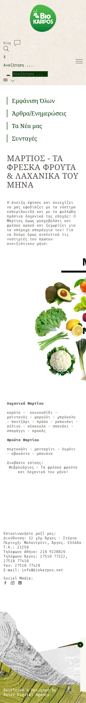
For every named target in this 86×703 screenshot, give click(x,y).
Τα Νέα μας (27, 126)
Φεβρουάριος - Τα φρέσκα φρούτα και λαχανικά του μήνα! (43, 469)
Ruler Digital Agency (26, 695)
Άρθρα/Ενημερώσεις (39, 113)
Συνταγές (24, 138)
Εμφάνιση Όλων (33, 101)
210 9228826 (52, 552)
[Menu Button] (79, 60)
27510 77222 (52, 556)
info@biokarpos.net (42, 570)
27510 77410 (16, 561)
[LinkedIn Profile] (18, 583)
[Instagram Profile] (10, 583)
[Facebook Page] (5, 583)
